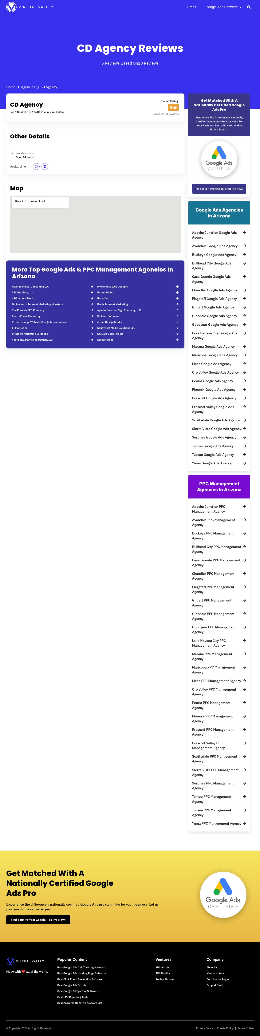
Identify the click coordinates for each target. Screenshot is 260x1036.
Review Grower (165, 979)
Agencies (28, 87)
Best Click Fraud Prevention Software (80, 979)
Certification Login (218, 979)
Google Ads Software (222, 7)
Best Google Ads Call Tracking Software (81, 967)
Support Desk (215, 985)
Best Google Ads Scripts (71, 985)
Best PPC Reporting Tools (72, 997)
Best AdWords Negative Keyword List (79, 1003)
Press (191, 7)
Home (11, 87)
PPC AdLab (162, 967)
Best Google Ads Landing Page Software (81, 973)
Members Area (215, 973)
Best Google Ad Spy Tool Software (77, 991)
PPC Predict (163, 973)
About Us (212, 967)
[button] (249, 7)
